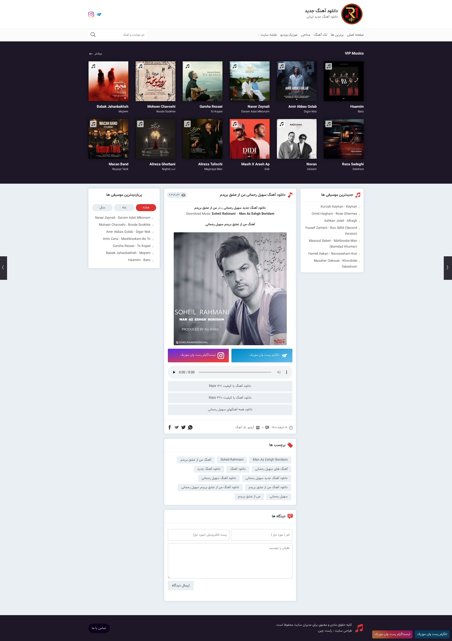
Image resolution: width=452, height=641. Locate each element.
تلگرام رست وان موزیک (264, 355)
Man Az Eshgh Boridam (270, 460)
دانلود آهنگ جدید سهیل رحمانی (267, 478)
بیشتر (98, 53)
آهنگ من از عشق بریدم (196, 460)
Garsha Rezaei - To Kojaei (131, 246)
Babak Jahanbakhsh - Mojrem (128, 253)
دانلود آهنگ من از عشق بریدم (268, 487)
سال (102, 207)
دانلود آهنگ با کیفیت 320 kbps (230, 397)
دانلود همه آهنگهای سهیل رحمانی (230, 409)
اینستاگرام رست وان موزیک (198, 355)
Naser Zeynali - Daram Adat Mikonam (122, 218)
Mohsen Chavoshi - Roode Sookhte (124, 225)
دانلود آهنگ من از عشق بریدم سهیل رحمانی (210, 487)
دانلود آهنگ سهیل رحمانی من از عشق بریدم (253, 195)
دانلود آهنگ (238, 469)
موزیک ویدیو (289, 35)
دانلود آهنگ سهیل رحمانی (219, 478)
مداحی (305, 35)
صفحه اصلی (355, 35)
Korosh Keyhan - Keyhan (339, 207)
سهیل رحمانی (233, 208)
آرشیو (251, 427)
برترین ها (337, 35)
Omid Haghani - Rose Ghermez (334, 214)
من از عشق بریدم (249, 496)
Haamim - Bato (139, 260)
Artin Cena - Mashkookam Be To (126, 239)
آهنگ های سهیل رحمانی (271, 469)
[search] (93, 35)
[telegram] (99, 14)
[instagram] (91, 14)
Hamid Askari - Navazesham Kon (332, 254)
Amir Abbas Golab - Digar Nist (128, 232)
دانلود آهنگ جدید (254, 208)
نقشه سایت (269, 35)
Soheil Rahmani (224, 214)
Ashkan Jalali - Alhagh (340, 221)
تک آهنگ (320, 35)
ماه (124, 207)
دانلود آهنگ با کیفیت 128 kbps (230, 386)
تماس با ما (99, 628)
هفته (146, 207)
